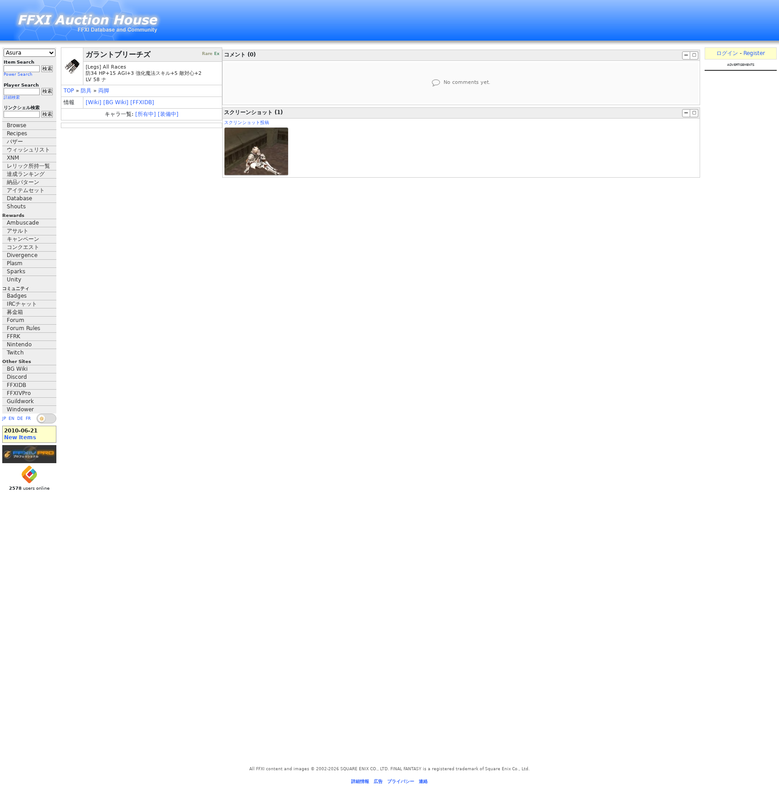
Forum (15, 320)
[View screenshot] (256, 151)
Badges (17, 296)
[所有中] (145, 114)
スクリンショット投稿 (246, 122)
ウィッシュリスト (28, 150)
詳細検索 (12, 97)
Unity (14, 279)
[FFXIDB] (142, 102)
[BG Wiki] (115, 102)
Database (19, 198)
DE (20, 418)
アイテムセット (26, 190)
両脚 (103, 90)
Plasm (15, 263)
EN (11, 418)
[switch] (46, 418)
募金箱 (15, 312)
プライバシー (400, 781)
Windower (20, 409)
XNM (13, 158)
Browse (16, 125)
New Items (20, 437)
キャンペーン (23, 239)
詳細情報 (360, 781)
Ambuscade (23, 223)
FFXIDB (16, 385)
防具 (86, 90)
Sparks (16, 271)
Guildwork (20, 401)
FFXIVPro (19, 393)
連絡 (423, 781)
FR (28, 418)
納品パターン (23, 182)
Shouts (16, 206)
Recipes (17, 133)
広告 (378, 781)
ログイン (727, 53)
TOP (69, 90)
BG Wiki (17, 369)
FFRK (13, 336)
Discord (17, 377)
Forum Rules (23, 328)
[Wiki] (93, 102)
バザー (15, 141)
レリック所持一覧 (28, 166)
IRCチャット (22, 304)
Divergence (22, 255)
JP (4, 418)
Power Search (18, 74)
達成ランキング (26, 174)
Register (754, 53)
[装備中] (168, 114)
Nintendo (19, 344)
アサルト (17, 231)
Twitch (15, 353)
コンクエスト (23, 247)
